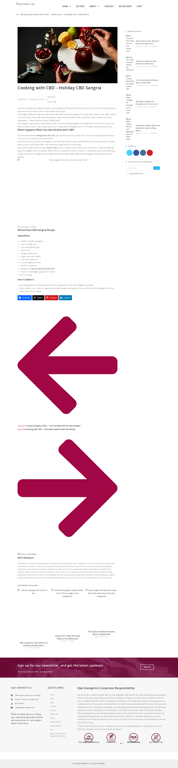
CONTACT (109, 6)
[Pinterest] (150, 153)
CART (139, 6)
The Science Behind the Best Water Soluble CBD (101, 633)
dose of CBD (52, 148)
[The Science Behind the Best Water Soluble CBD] (130, 82)
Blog (51, 702)
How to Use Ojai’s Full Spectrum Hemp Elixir (58, 734)
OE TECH (80, 6)
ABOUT (92, 6)
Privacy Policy (55, 722)
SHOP (65, 6)
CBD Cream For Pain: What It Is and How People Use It (33, 644)
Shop (52, 699)
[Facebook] (136, 153)
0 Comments (153, 46)
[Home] (17, 14)
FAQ (51, 730)
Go (156, 168)
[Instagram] (143, 153)
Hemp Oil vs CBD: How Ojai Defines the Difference (67, 637)
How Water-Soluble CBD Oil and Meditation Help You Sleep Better (148, 128)
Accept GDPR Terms (136, 174)
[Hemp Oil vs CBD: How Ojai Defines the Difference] (130, 63)
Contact (53, 710)
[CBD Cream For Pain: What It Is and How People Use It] (130, 43)
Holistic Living (51, 102)
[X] (129, 153)
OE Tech (53, 706)
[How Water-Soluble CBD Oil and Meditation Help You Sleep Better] (130, 129)
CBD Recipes (51, 97)
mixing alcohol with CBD (45, 135)
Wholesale (54, 714)
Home (52, 695)
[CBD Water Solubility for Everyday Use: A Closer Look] (130, 104)
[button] (147, 667)
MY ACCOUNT (125, 6)
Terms (52, 718)
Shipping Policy (55, 726)
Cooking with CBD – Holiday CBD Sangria (78, 14)
